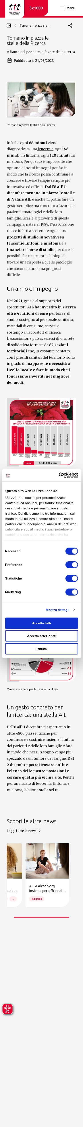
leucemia (45, 149)
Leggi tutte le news (22, 830)
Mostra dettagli (57, 610)
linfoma (32, 155)
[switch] (71, 564)
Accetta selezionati (41, 636)
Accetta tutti (41, 623)
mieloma (14, 161)
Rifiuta (42, 649)
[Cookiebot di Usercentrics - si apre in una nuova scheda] (59, 475)
